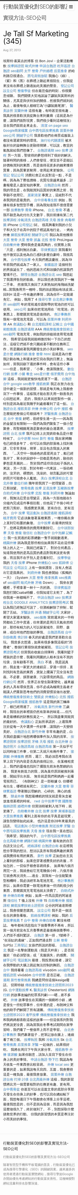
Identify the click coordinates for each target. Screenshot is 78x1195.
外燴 (35, 409)
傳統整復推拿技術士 (58, 329)
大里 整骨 (10, 240)
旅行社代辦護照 (52, 140)
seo (58, 150)
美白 (44, 478)
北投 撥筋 (66, 697)
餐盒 (29, 374)
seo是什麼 (42, 374)
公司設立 (20, 568)
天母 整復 (14, 533)
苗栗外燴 (66, 130)
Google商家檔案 (15, 130)
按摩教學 (17, 210)
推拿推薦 (51, 577)
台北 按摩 (18, 433)
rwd (37, 801)
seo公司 (9, 135)
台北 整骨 (55, 210)
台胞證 (39, 935)
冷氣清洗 (24, 220)
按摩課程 (9, 220)
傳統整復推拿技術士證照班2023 (49, 985)
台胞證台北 (46, 274)
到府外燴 (57, 493)
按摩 (38, 488)
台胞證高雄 (40, 220)
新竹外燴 (55, 707)
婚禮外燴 (24, 806)
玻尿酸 (12, 1054)
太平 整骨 (31, 71)
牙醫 (67, 826)
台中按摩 (27, 493)
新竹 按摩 (44, 856)
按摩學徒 (64, 558)
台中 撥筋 (61, 409)
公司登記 (25, 225)
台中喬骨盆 (11, 1089)
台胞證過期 (45, 150)
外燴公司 (46, 409)
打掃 (17, 1079)
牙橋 (38, 582)
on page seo (58, 125)
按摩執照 (30, 1039)
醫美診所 (40, 990)
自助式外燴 (11, 493)
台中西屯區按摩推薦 (44, 130)
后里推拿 (60, 71)
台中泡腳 (58, 533)
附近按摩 (56, 826)
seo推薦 (65, 577)
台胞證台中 (42, 533)
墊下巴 (53, 1059)
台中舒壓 (24, 438)
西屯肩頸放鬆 (37, 76)
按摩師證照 (15, 66)
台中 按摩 (18, 513)
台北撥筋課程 (42, 324)
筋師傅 (64, 563)
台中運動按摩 (19, 990)
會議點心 (19, 324)
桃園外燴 (9, 543)
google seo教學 (23, 384)
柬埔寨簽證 (66, 811)
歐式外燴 (31, 66)
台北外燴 (61, 741)
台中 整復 (14, 418)
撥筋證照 (9, 975)
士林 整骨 (60, 940)
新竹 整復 (47, 438)
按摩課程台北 (58, 478)
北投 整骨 (49, 240)
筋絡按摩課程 (41, 915)
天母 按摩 (18, 563)
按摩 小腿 (18, 374)
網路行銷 (20, 354)
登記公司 (67, 86)
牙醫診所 (27, 612)
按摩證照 (24, 741)
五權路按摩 (65, 488)
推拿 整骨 (35, 354)
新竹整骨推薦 (21, 980)
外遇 (38, 612)
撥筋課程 (65, 513)
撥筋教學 (35, 702)
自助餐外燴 (11, 245)
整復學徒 (24, 91)
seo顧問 (17, 71)
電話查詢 (33, 513)
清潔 (44, 125)
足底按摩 (49, 488)
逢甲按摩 (32, 1015)
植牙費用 (9, 518)
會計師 (22, 637)
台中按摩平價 (51, 801)
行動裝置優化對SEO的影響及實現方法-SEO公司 (36, 12)
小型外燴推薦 (38, 826)
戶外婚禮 (46, 71)
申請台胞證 (48, 66)
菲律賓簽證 (49, 250)
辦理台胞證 (29, 274)
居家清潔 (34, 195)
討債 (25, 1079)
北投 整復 (42, 493)
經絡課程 (34, 846)
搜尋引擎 (45, 299)
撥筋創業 (43, 384)
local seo (62, 1064)
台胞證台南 (52, 185)
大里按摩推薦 (13, 816)
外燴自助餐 (15, 895)
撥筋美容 (24, 409)
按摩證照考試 (59, 602)
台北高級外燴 (13, 841)
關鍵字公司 (24, 135)
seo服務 (40, 617)
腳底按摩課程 (21, 235)
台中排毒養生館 (45, 200)
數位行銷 (20, 483)
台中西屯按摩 (21, 260)
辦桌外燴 (17, 796)
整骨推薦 (27, 488)
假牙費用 (57, 374)
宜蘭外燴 (20, 110)
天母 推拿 (57, 220)
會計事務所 (62, 314)
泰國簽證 (50, 264)
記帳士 (58, 324)
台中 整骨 (31, 920)
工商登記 (20, 945)
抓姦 (37, 240)
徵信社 (28, 533)
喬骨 (28, 210)
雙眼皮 (39, 697)
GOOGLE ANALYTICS (31, 602)
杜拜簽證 (64, 66)
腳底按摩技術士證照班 (27, 905)
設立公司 (9, 91)
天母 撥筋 (47, 741)
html (47, 354)
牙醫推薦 (50, 414)
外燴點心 (44, 563)
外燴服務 (17, 756)
